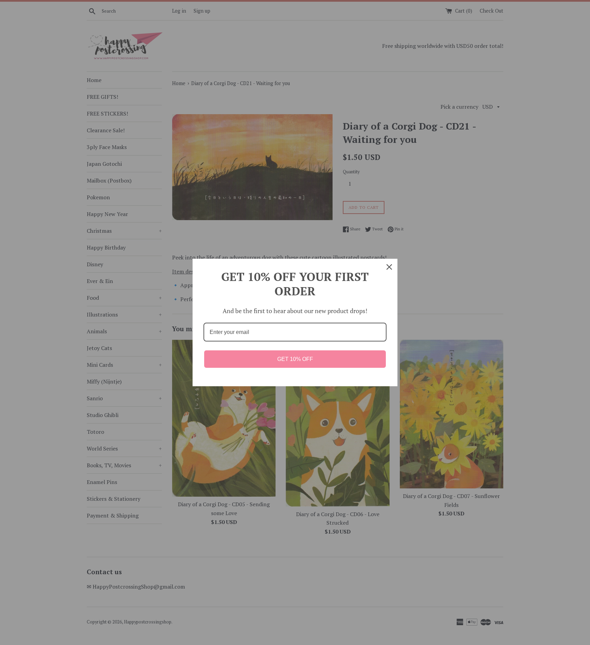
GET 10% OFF (295, 359)
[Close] (389, 267)
